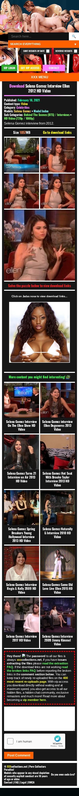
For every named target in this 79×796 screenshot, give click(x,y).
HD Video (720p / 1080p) (19, 118)
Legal (23, 782)
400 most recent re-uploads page (37, 679)
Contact (8, 782)
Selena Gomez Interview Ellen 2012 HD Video (47, 88)
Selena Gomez (22, 111)
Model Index (41, 111)
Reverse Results (64, 51)
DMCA (31, 782)
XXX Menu (39, 77)
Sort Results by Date (34, 51)
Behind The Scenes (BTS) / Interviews (47, 114)
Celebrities (22, 107)
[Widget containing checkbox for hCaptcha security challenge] (34, 741)
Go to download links (57, 132)
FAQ (16, 782)
